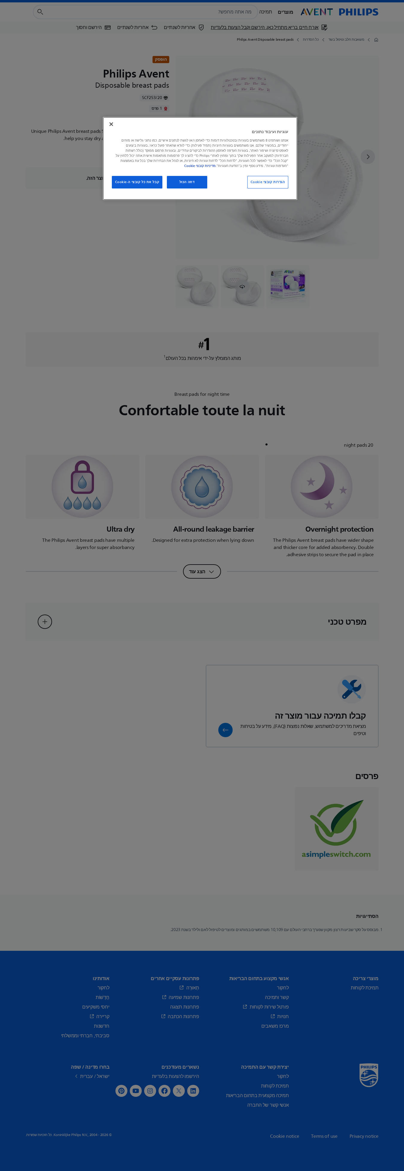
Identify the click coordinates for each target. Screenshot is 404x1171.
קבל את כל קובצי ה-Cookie (137, 182)
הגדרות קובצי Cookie (268, 182)
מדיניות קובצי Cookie (200, 166)
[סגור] (111, 124)
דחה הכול (187, 182)
